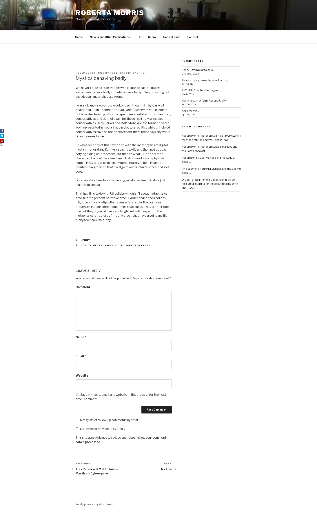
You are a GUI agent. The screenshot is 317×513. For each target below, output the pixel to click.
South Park (124, 245)
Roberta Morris (110, 13)
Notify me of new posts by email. (102, 429)
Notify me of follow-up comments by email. (109, 420)
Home (79, 37)
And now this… (190, 110)
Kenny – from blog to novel (198, 69)
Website (82, 375)
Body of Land (171, 37)
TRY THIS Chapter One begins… (201, 90)
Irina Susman (189, 168)
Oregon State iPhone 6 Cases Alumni (204, 179)
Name (81, 337)
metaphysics (103, 245)
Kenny (152, 37)
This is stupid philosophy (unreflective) (205, 80)
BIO (139, 37)
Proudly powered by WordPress (93, 504)
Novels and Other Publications (110, 37)
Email (81, 356)
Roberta (187, 157)
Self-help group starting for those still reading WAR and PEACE (210, 183)
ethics (86, 245)
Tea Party (143, 245)
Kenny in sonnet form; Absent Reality (204, 100)
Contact (192, 37)
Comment (83, 287)
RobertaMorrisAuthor (128, 73)
